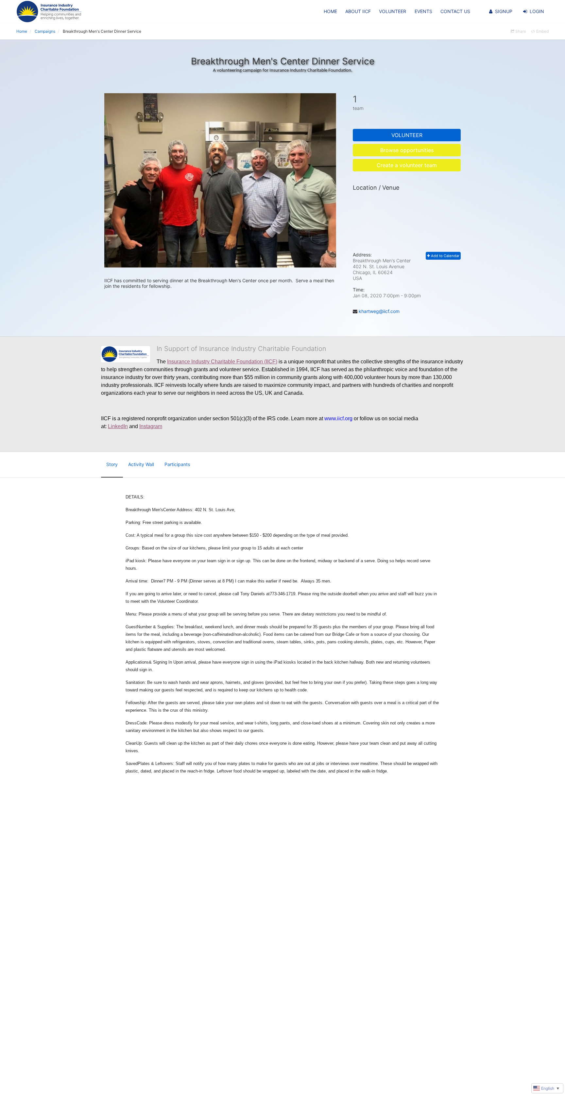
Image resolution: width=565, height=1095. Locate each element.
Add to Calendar (444, 255)
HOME (330, 11)
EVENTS (423, 11)
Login (537, 11)
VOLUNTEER (392, 11)
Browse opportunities (407, 150)
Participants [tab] (177, 464)
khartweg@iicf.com (379, 311)
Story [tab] (112, 464)
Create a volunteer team (407, 165)
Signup (503, 11)
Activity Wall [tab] (141, 464)
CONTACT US (455, 11)
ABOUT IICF (358, 11)
